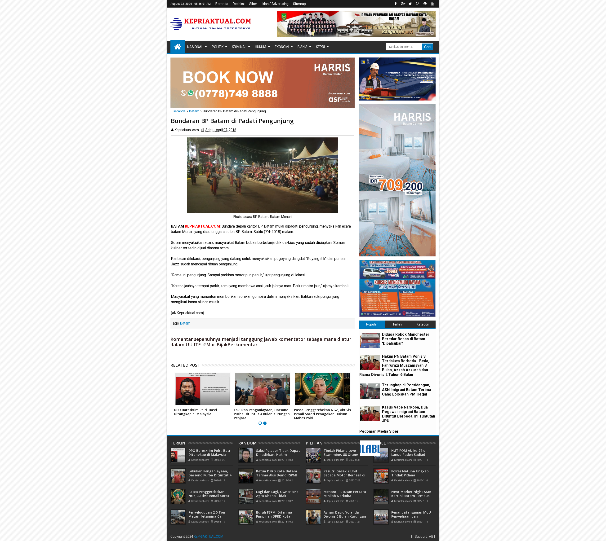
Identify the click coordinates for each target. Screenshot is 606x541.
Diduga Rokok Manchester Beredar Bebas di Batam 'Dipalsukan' (405, 339)
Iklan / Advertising (275, 4)
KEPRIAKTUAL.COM (208, 536)
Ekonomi (282, 47)
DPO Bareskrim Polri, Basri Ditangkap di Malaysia (195, 412)
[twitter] (410, 4)
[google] (403, 4)
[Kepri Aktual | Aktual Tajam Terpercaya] (177, 46)
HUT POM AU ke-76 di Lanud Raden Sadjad (408, 452)
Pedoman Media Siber (379, 431)
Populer (372, 324)
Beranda (221, 4)
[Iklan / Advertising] (370, 448)
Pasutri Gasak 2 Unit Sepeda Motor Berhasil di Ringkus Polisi (344, 475)
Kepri (320, 47)
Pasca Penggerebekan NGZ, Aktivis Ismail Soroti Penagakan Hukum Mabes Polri (322, 414)
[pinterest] (425, 4)
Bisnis (302, 47)
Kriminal (239, 47)
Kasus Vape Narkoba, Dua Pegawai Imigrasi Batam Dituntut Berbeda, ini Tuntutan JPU (408, 414)
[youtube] (432, 4)
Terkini (397, 324)
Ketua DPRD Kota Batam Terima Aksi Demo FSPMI (276, 473)
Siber (253, 4)
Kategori (423, 324)
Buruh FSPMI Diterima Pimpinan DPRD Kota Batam (274, 516)
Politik (217, 47)
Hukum (260, 47)
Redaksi (239, 4)
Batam (185, 323)
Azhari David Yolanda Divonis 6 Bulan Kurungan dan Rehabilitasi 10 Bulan (345, 516)
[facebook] (395, 4)
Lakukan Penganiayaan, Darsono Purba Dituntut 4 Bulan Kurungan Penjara (262, 414)
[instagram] (417, 4)
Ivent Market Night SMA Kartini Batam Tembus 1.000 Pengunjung (411, 495)
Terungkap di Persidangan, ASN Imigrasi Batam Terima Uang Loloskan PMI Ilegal (406, 389)
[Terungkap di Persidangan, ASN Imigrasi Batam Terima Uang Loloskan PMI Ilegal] (370, 391)
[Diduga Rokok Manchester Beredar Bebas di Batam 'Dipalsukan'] (370, 340)
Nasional (195, 47)
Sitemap (299, 4)
